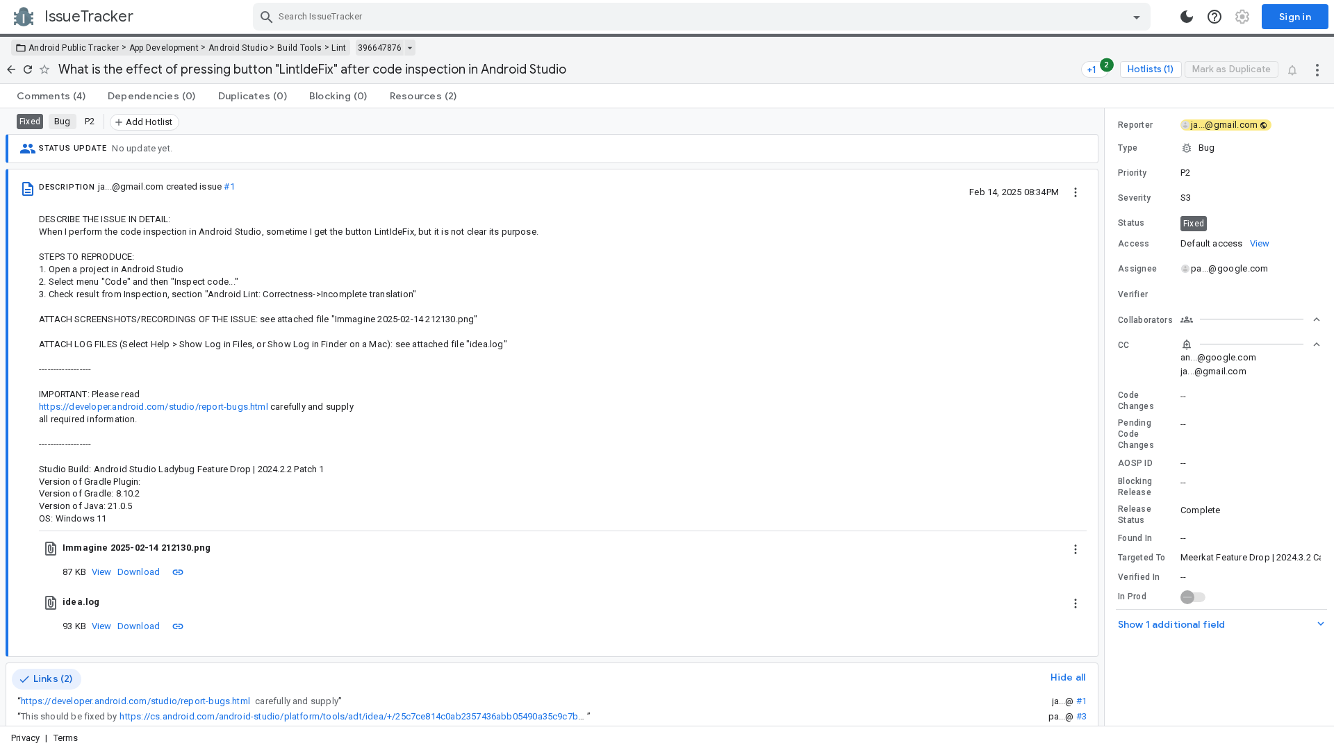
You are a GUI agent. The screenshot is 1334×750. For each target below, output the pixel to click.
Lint (338, 48)
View (102, 572)
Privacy (25, 738)
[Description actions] (1075, 192)
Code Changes (1136, 400)
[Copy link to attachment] (177, 571)
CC (1124, 345)
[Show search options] (1136, 16)
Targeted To (1141, 557)
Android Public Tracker (74, 48)
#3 (1081, 716)
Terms (66, 738)
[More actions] (1317, 69)
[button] (1219, 148)
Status (1131, 223)
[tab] (51, 96)
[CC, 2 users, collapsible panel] (1250, 344)
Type (1127, 148)
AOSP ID (1135, 463)
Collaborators (1145, 320)
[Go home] (11, 69)
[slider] (1107, 417)
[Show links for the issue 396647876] (409, 48)
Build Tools (299, 48)
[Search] (266, 16)
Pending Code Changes (1136, 434)
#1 (229, 186)
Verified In (1139, 577)
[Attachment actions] (1075, 548)
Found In (1135, 538)
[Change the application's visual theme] (1187, 17)
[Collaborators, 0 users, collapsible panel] (1250, 319)
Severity (1134, 198)
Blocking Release (1135, 486)
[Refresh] (27, 69)
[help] (1214, 17)
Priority (1132, 173)
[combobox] (703, 16)
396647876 (380, 48)
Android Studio (237, 48)
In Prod (1132, 596)
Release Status (1134, 514)
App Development (164, 48)
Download (138, 572)
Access (1134, 244)
